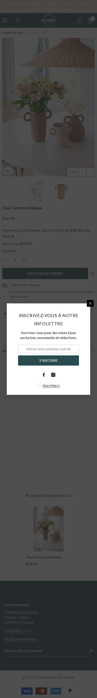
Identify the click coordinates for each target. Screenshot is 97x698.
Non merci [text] (51, 385)
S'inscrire (48, 360)
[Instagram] (53, 375)
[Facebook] (43, 375)
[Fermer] (90, 303)
